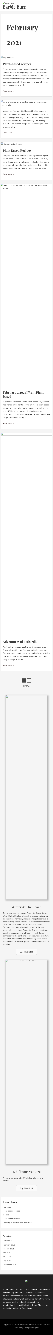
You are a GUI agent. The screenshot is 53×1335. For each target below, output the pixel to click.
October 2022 (8, 1241)
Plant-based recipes (17, 64)
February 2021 (9, 1245)
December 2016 (9, 1265)
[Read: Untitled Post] (26, 103)
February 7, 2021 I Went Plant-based (24, 394)
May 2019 (7, 1261)
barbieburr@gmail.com (22, 1308)
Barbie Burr (14, 7)
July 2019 (6, 1253)
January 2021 (8, 1249)
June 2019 (7, 1257)
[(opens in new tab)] (26, 797)
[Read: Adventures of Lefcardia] (26, 534)
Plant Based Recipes (17, 150)
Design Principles (31, 1327)
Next (26, 686)
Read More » (8, 91)
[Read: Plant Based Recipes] (11, 144)
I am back (7, 1207)
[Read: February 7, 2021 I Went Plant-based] (26, 285)
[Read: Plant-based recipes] (8, 57)
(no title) (6, 1215)
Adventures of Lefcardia (20, 641)
